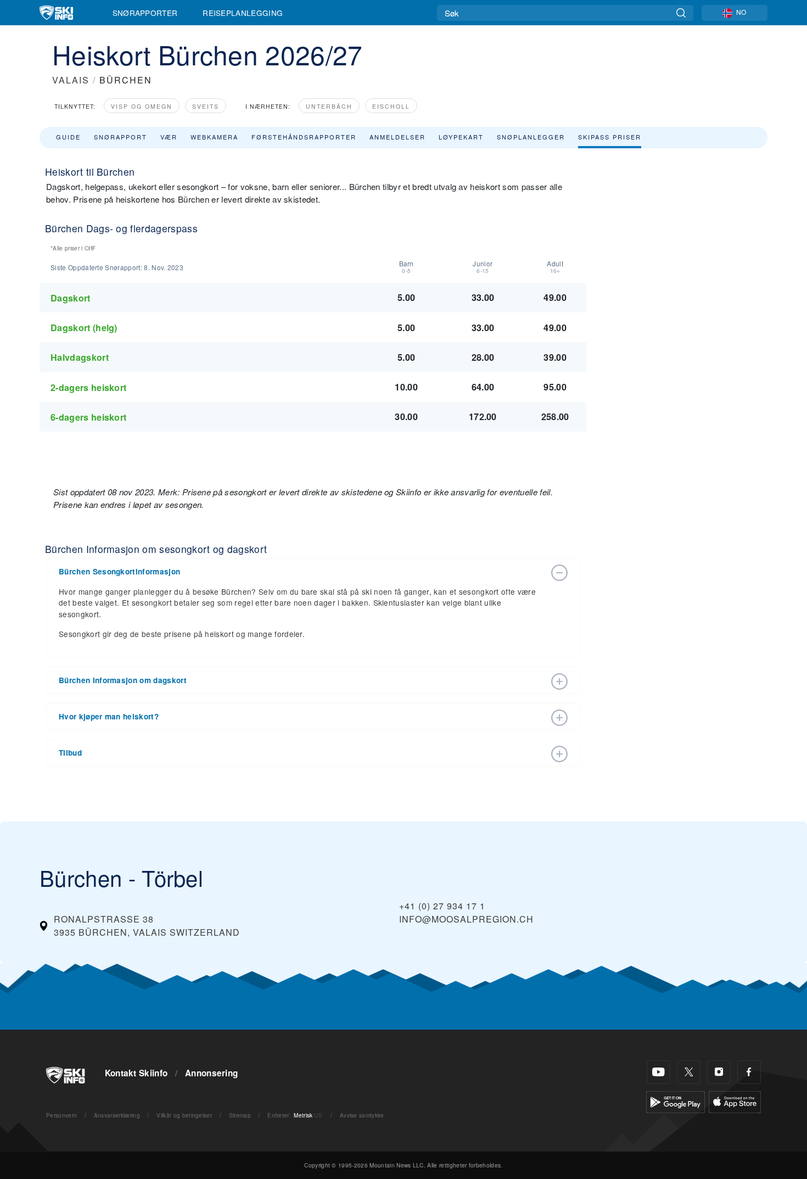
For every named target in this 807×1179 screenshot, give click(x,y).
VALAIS (70, 80)
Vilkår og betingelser (184, 1115)
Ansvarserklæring (117, 1115)
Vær (168, 136)
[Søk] (681, 13)
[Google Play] (675, 1101)
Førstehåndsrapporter (303, 136)
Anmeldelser (397, 136)
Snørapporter (145, 12)
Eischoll (391, 106)
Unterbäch (329, 106)
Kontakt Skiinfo (136, 1073)
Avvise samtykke (362, 1115)
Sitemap (240, 1115)
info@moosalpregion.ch (466, 919)
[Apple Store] (735, 1101)
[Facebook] (749, 1072)
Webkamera (214, 136)
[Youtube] (658, 1072)
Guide (68, 136)
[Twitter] (688, 1072)
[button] (302, 571)
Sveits (205, 106)
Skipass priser (609, 136)
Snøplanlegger (531, 136)
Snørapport (120, 136)
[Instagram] (719, 1072)
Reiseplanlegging (243, 12)
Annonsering (211, 1073)
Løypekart (461, 136)
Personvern (61, 1115)
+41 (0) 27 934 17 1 (442, 905)
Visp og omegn (141, 106)
